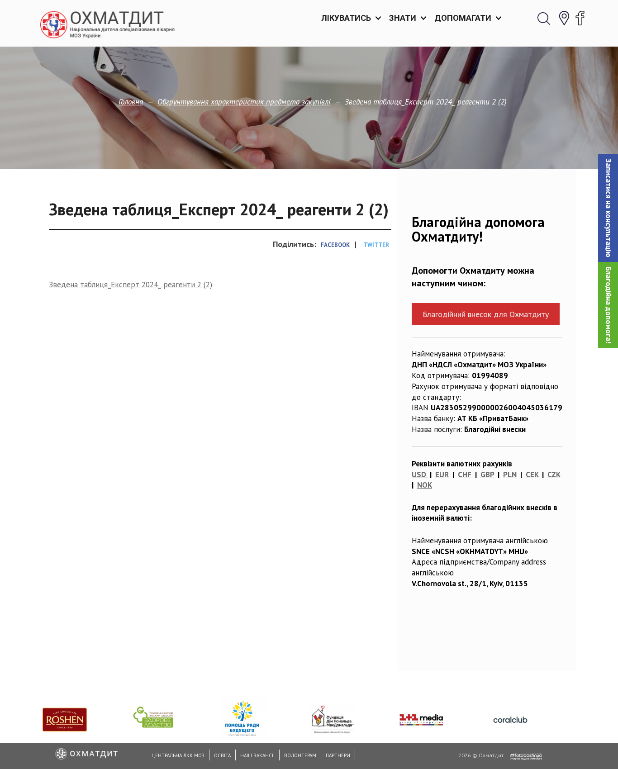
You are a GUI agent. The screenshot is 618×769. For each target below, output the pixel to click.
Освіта (222, 755)
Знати (402, 18)
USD (419, 474)
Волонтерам (300, 755)
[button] (608, 208)
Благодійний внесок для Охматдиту (486, 314)
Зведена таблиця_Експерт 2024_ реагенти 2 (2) (130, 285)
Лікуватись (346, 18)
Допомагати (462, 18)
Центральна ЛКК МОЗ (178, 755)
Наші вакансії (257, 755)
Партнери (338, 755)
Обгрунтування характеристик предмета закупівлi (243, 102)
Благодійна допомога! (608, 304)
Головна (131, 102)
